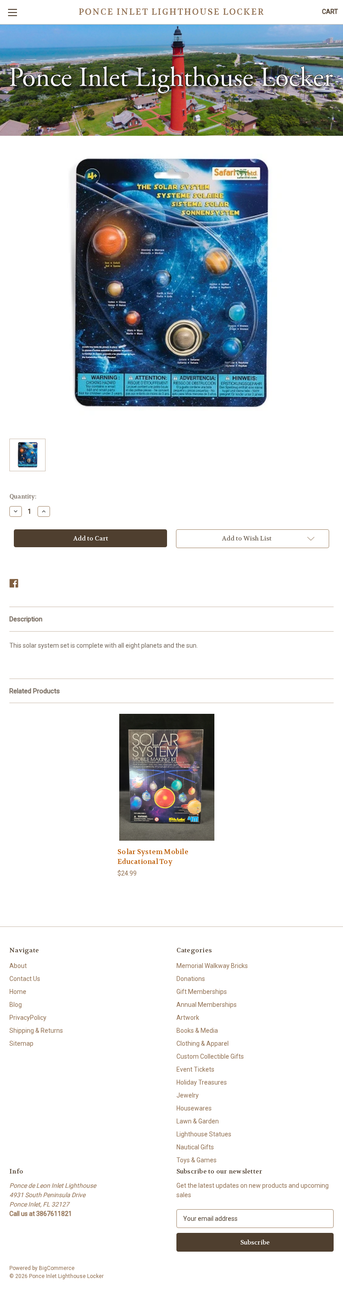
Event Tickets (195, 1069)
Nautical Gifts (195, 1147)
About (18, 965)
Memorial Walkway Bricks (212, 965)
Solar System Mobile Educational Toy (152, 857)
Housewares (194, 1108)
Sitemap (21, 1043)
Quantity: (22, 496)
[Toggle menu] (12, 12)
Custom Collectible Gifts (210, 1056)
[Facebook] (13, 583)
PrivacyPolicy (27, 1017)
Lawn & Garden (197, 1121)
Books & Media (197, 1030)
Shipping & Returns (36, 1030)
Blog (15, 1004)
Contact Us (24, 978)
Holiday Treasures (201, 1082)
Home (17, 991)
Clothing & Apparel (202, 1043)
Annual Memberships (206, 1004)
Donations (190, 978)
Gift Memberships (201, 991)
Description (25, 619)
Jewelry (187, 1095)
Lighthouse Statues (203, 1134)
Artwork (187, 1017)
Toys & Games (196, 1160)
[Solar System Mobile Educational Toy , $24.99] (167, 777)
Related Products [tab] (34, 691)
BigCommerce (57, 1268)
